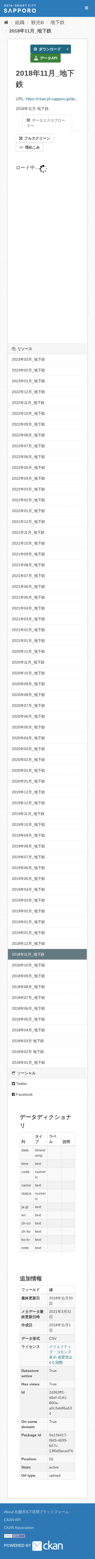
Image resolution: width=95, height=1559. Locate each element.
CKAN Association (19, 1527)
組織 (20, 22)
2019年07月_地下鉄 (28, 857)
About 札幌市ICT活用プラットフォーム (36, 1512)
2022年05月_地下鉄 (28, 467)
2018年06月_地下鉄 (28, 1008)
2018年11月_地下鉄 (30, 31)
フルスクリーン (36, 138)
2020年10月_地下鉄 (28, 673)
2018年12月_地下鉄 (28, 943)
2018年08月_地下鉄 (28, 987)
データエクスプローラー (46, 123)
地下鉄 (57, 22)
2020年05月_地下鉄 (28, 727)
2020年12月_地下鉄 (28, 651)
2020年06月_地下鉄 (28, 716)
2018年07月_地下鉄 (28, 997)
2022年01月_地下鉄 (28, 511)
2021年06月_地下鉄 (28, 586)
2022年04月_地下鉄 (28, 478)
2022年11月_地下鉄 (28, 403)
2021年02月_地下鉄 (28, 630)
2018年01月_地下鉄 (28, 1062)
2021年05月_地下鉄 (28, 597)
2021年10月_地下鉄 (28, 543)
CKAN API (12, 1520)
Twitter (21, 1083)
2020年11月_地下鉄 (28, 662)
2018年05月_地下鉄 (28, 1019)
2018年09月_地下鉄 (28, 976)
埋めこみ (32, 147)
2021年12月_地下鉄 (28, 521)
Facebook (24, 1094)
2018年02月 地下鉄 (28, 1052)
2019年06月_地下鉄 (28, 868)
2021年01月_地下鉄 (28, 640)
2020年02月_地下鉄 (28, 759)
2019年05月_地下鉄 (28, 878)
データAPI (48, 58)
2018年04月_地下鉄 (28, 1030)
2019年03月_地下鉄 (28, 900)
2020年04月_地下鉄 (28, 738)
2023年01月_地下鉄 (28, 381)
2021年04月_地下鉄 (28, 608)
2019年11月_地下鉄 (28, 814)
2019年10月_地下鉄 (28, 824)
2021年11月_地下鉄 (28, 532)
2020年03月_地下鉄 (28, 749)
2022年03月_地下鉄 (28, 489)
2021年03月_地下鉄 (28, 619)
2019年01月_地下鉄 (28, 922)
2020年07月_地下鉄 (28, 705)
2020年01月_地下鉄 (28, 770)
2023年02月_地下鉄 (28, 370)
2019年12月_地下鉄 (28, 792)
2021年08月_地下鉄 (28, 565)
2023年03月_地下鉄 (28, 359)
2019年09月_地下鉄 (28, 835)
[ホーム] (6, 22)
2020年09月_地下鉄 (28, 684)
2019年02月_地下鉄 (28, 911)
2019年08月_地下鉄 (28, 846)
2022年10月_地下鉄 (28, 413)
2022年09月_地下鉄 (28, 424)
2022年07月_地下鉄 (28, 446)
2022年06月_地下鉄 (28, 457)
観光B (37, 22)
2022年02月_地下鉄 (28, 500)
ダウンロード (49, 49)
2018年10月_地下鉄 (28, 965)
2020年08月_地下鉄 (28, 695)
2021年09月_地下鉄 (28, 554)
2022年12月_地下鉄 (28, 392)
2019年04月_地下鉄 (28, 889)
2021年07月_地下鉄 (28, 576)
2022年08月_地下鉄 (28, 435)
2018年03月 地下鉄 (28, 1041)
